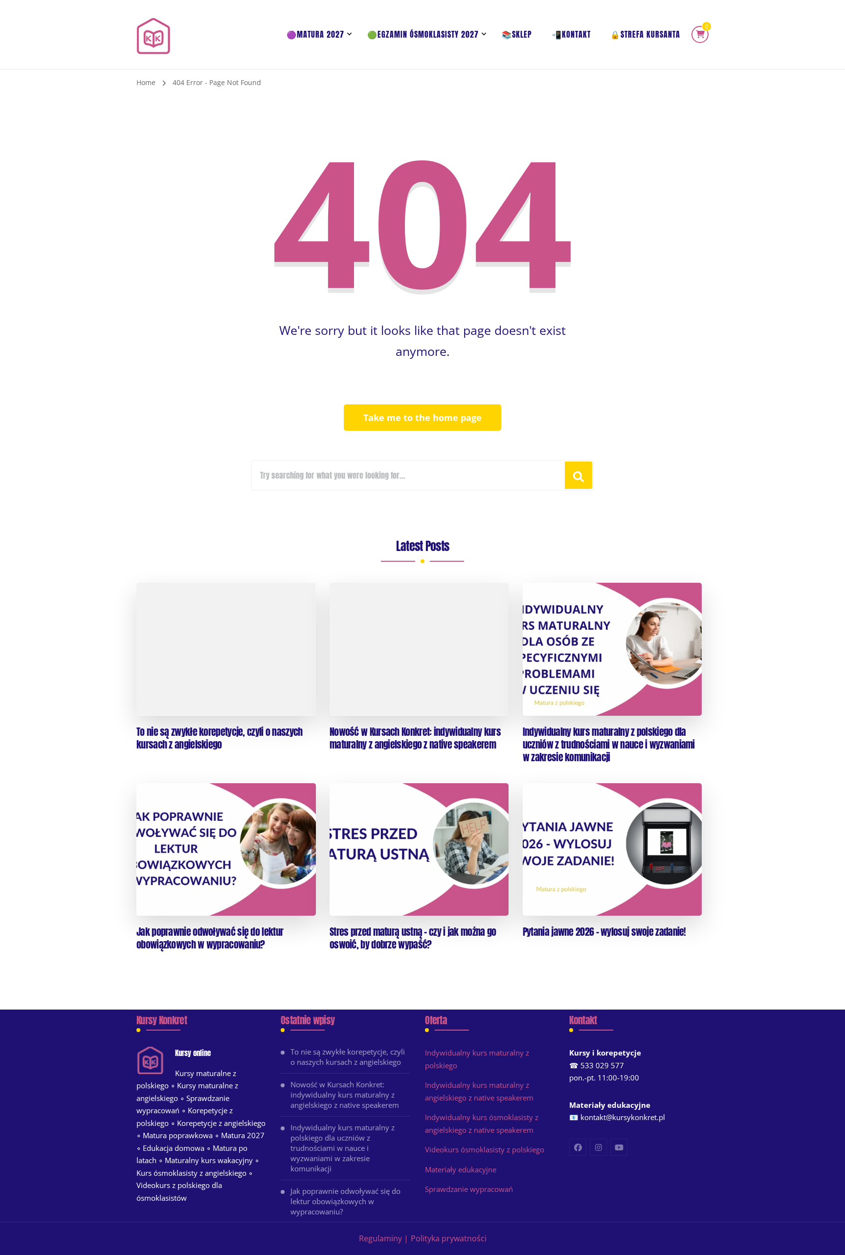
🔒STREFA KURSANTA (645, 34)
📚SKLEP (517, 34)
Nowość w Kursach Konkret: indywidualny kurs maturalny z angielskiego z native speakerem (415, 738)
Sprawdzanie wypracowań (469, 1189)
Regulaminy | (383, 1238)
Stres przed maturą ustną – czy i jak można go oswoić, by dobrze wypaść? (413, 938)
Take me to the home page (422, 417)
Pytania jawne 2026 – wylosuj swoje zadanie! (604, 931)
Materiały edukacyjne (460, 1169)
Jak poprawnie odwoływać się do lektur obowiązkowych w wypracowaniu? (209, 938)
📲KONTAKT (571, 34)
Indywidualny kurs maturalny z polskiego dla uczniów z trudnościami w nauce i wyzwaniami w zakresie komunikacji (609, 745)
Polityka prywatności (449, 1238)
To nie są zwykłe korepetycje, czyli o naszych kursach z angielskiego (219, 738)
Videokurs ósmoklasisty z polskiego (484, 1149)
